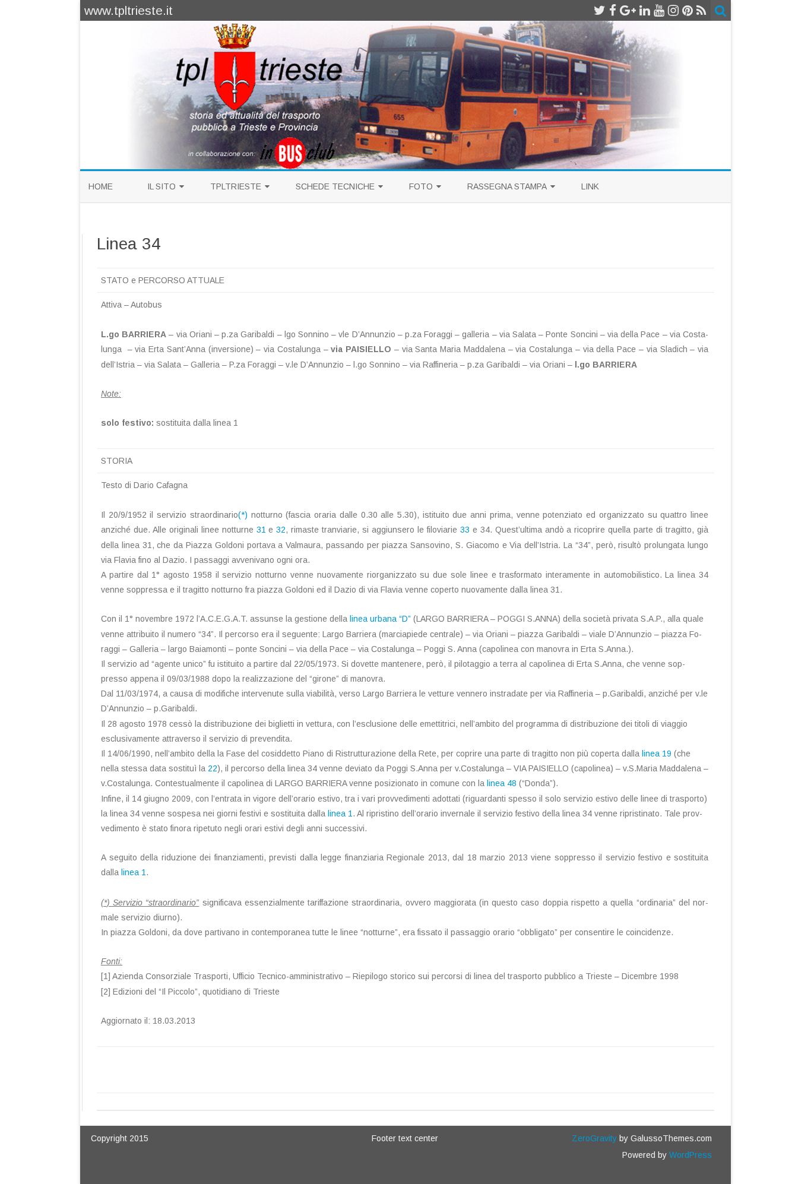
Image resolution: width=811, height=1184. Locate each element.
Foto (421, 186)
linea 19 (656, 753)
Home (100, 186)
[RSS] (701, 10)
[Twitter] (600, 10)
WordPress (689, 1155)
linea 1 (340, 813)
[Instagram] (673, 10)
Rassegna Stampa (507, 186)
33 (465, 529)
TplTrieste (235, 186)
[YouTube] (659, 10)
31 (261, 529)
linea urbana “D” (380, 618)
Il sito (161, 186)
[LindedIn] (644, 10)
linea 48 (502, 783)
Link (590, 186)
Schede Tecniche (335, 186)
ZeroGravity (594, 1138)
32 (281, 529)
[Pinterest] (687, 10)
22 (212, 768)
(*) (243, 515)
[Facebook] (612, 10)
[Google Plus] (628, 10)
